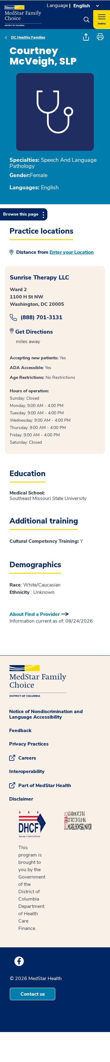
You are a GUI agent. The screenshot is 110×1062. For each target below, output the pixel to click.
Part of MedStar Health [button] (44, 785)
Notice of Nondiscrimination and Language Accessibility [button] (46, 714)
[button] (86, 19)
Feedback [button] (20, 730)
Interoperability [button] (27, 771)
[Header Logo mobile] (23, 13)
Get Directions (34, 331)
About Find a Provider (34, 614)
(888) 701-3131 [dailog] (41, 317)
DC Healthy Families (28, 37)
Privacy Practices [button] (29, 744)
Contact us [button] (32, 994)
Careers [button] (27, 758)
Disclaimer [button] (21, 799)
